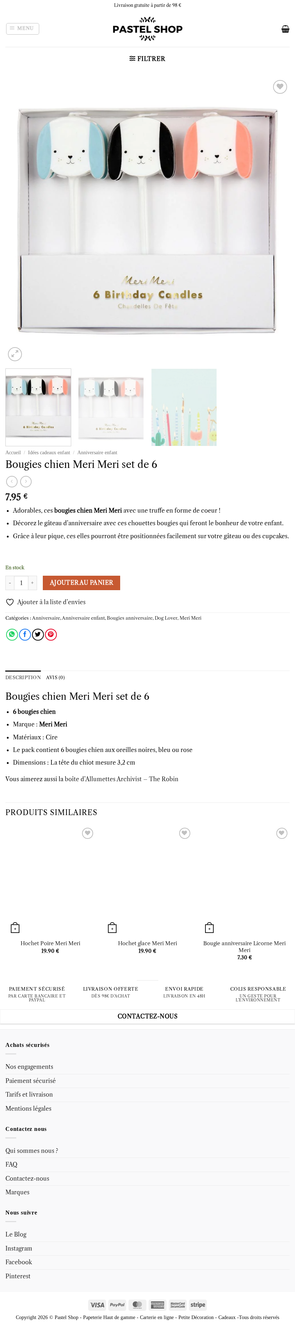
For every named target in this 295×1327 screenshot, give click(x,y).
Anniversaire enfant (97, 452)
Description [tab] (23, 677)
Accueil (13, 452)
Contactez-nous (27, 1178)
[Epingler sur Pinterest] (51, 635)
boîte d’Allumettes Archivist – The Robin (120, 779)
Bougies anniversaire (130, 618)
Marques (17, 1192)
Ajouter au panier (81, 582)
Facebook (18, 1262)
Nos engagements (29, 1066)
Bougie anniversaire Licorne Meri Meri (244, 947)
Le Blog (15, 1234)
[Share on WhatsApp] (12, 635)
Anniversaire (46, 618)
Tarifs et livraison (29, 1094)
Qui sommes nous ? (31, 1150)
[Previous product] (25, 481)
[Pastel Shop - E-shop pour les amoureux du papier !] (147, 28)
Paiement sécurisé (30, 1080)
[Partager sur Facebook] (25, 635)
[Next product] (11, 481)
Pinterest (18, 1276)
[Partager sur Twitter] (38, 635)
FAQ (11, 1164)
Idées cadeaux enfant (49, 452)
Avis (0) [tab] (55, 677)
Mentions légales (28, 1108)
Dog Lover (166, 618)
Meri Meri (190, 618)
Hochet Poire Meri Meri (50, 943)
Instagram (18, 1248)
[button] (23, 29)
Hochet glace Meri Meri (147, 943)
